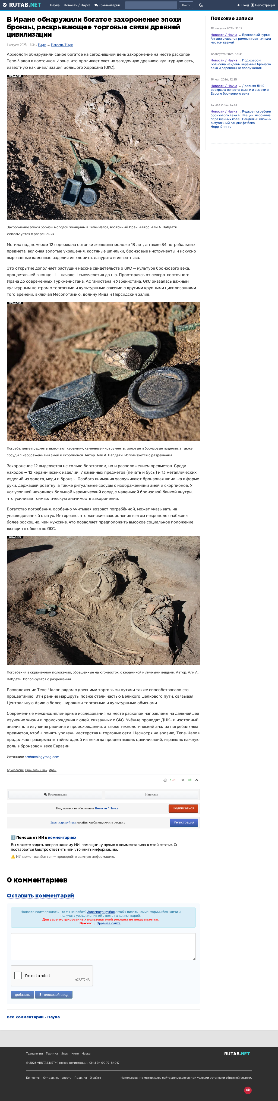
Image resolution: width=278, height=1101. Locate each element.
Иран (52, 770)
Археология (15, 770)
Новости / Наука (77, 5)
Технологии (34, 1053)
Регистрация (184, 822)
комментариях (62, 837)
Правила (80, 1078)
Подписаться (183, 808)
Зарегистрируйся (101, 912)
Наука (55, 5)
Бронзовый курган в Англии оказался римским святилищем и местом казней (243, 38)
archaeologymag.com (42, 757)
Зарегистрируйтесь (63, 822)
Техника (52, 1053)
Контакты (33, 1078)
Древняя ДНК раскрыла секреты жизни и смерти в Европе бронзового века (240, 89)
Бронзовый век (36, 770)
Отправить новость (57, 1078)
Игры (64, 1053)
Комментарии (109, 5)
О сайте (95, 1078)
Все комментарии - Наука (33, 1017)
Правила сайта (109, 923)
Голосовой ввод (54, 995)
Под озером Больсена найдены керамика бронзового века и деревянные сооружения (243, 64)
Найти (186, 5)
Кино (75, 1053)
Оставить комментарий (40, 895)
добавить (22, 995)
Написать (151, 794)
